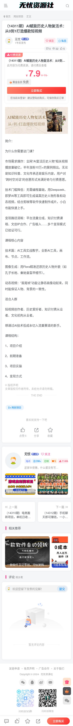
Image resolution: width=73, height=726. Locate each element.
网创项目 (18, 16)
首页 (8, 16)
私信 (63, 40)
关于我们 (59, 668)
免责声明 (29, 668)
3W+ (38, 461)
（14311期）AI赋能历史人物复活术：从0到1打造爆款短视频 (35, 28)
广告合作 (44, 668)
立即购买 (36, 90)
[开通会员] (67, 691)
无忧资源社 (47, 674)
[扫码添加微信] (67, 700)
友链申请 (14, 668)
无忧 (17, 39)
